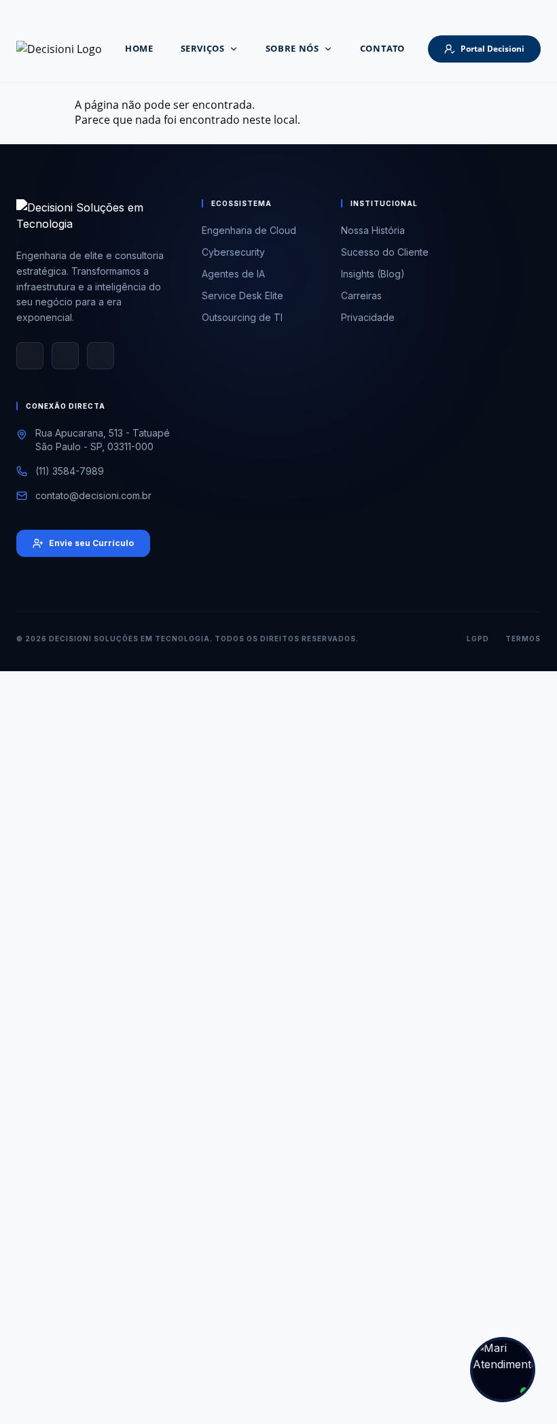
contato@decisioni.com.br (93, 495)
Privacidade (368, 317)
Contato (383, 48)
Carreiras (361, 295)
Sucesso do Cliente (385, 252)
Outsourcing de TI (242, 317)
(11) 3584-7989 (69, 471)
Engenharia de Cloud (249, 230)
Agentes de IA (233, 273)
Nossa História (373, 230)
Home (139, 48)
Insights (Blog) (373, 273)
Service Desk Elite (242, 295)
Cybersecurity (233, 252)
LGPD (478, 638)
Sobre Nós (292, 48)
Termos (523, 638)
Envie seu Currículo (91, 543)
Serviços (203, 48)
